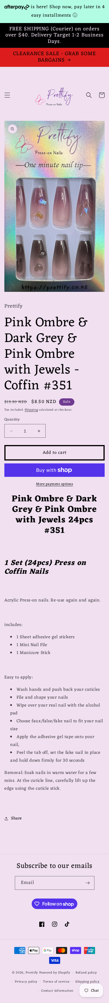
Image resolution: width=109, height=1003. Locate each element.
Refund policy (86, 973)
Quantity (12, 420)
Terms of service (56, 982)
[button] (7, 95)
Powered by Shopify (54, 973)
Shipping (31, 409)
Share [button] (16, 818)
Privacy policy (26, 982)
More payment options (54, 484)
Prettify (32, 973)
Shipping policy (87, 982)
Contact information (57, 991)
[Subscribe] (87, 883)
